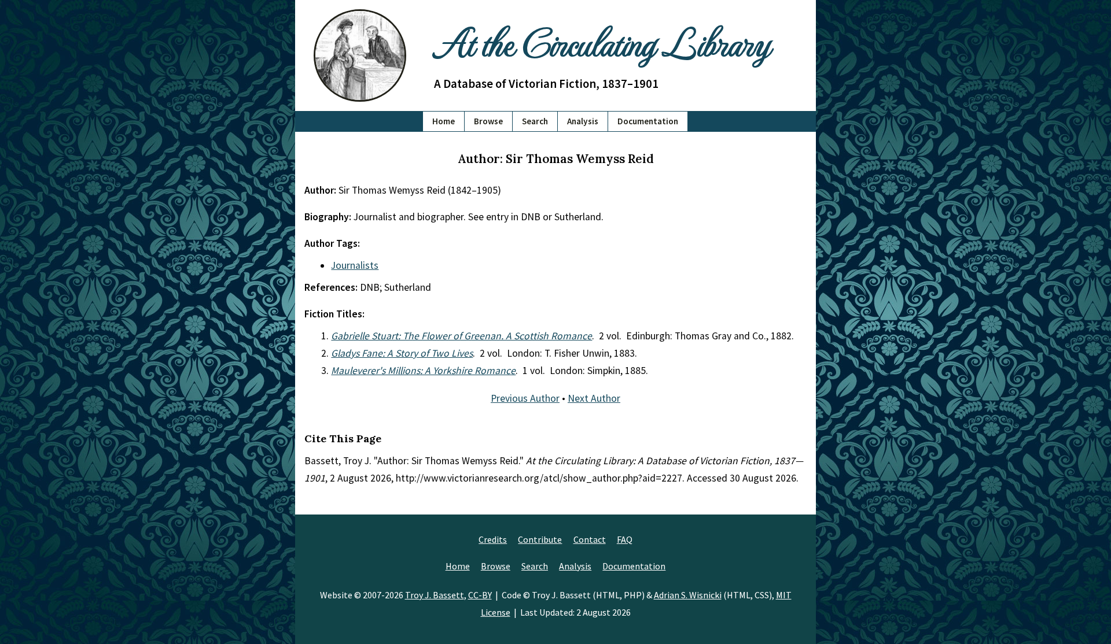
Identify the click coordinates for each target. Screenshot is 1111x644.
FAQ (624, 539)
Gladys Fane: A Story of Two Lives (402, 353)
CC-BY (480, 595)
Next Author (594, 398)
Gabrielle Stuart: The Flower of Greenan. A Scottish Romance (461, 336)
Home (443, 121)
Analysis (582, 121)
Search (535, 121)
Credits (493, 539)
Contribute (540, 539)
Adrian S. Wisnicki (688, 595)
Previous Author (525, 398)
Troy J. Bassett (434, 595)
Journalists (354, 265)
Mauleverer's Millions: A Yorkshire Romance (423, 370)
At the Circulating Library (602, 41)
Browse (488, 121)
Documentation (647, 121)
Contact (589, 539)
